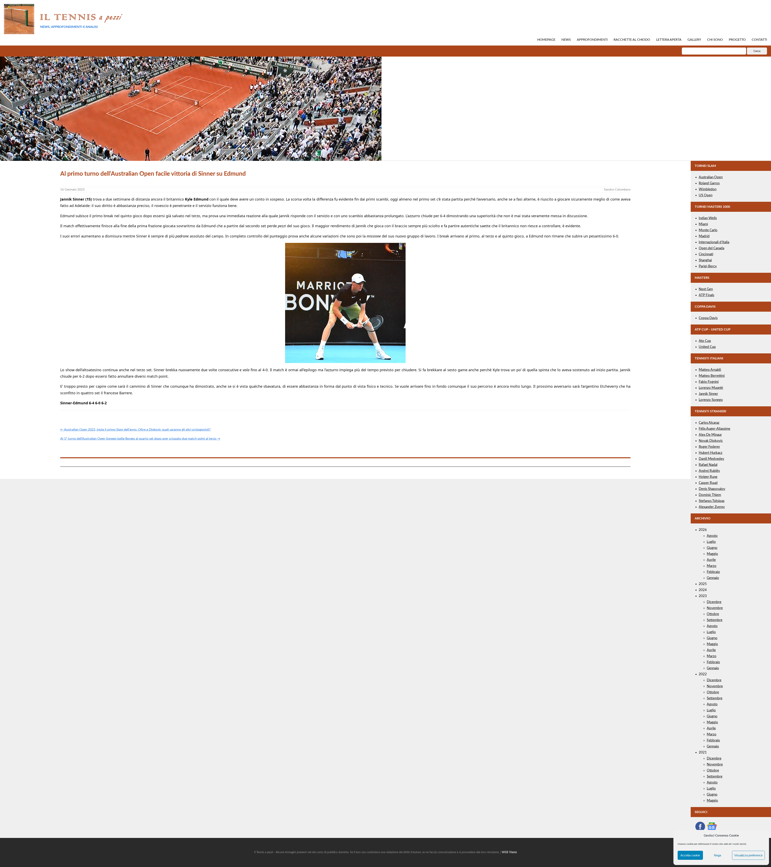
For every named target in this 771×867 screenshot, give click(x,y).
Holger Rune (708, 477)
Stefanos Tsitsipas (711, 501)
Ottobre (713, 614)
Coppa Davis (708, 318)
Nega (717, 855)
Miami (703, 224)
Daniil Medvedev (711, 458)
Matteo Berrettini (712, 375)
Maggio (712, 554)
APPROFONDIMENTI (592, 39)
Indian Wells (708, 218)
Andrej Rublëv (709, 471)
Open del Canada (711, 248)
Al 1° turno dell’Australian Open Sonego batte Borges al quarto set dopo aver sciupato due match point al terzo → (140, 438)
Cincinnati (706, 254)
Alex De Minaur (710, 434)
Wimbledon (707, 189)
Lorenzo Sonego (711, 400)
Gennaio (713, 578)
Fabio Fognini (709, 381)
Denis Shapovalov (712, 489)
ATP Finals (706, 295)
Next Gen (706, 289)
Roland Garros (709, 183)
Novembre (715, 608)
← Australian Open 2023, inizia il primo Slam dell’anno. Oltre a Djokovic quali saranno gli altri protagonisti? (135, 429)
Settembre (714, 620)
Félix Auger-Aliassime (714, 428)
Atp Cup (705, 341)
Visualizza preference (748, 855)
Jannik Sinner (708, 393)
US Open (705, 195)
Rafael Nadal (708, 464)
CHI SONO (715, 39)
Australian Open (711, 177)
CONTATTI (759, 39)
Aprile (711, 560)
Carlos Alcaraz (709, 422)
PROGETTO (737, 39)
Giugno (712, 548)
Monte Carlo (708, 230)
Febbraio (713, 572)
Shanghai (705, 260)
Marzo (711, 566)
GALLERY (694, 39)
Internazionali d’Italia (714, 242)
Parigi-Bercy (708, 266)
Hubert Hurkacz (710, 452)
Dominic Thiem (710, 495)
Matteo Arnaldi (710, 369)
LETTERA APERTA (668, 39)
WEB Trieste (509, 852)
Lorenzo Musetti (711, 387)
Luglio (711, 542)
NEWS (566, 39)
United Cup (707, 347)
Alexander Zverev (712, 507)
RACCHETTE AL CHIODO (632, 39)
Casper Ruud (708, 483)
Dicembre (714, 602)
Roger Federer (709, 446)
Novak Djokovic (711, 440)
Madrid (704, 236)
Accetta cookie (690, 855)
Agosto (712, 535)
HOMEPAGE (546, 39)
